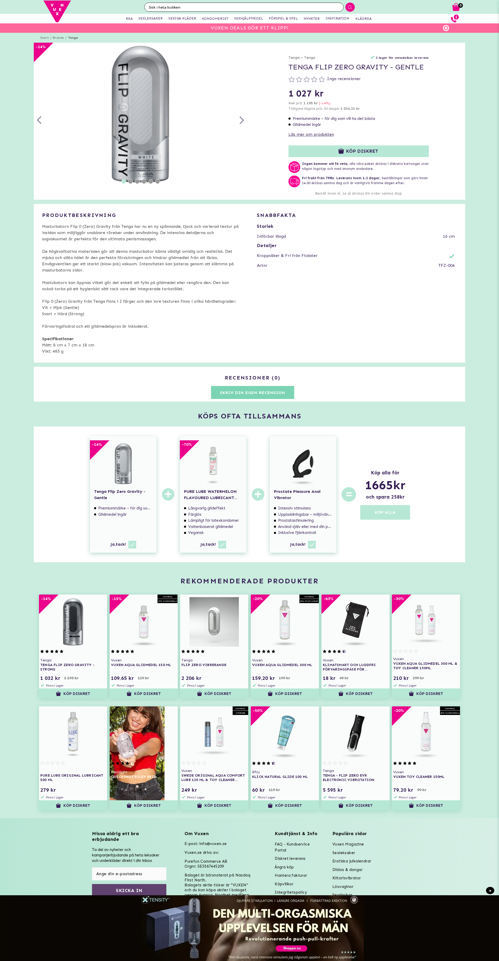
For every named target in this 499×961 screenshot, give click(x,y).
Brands (58, 38)
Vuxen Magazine (348, 844)
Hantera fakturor (291, 875)
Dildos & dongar (347, 869)
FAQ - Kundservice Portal (292, 847)
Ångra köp (284, 867)
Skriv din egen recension (252, 392)
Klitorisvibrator (346, 878)
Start (44, 38)
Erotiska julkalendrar (351, 861)
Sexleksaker (343, 852)
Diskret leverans (290, 858)
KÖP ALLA (385, 512)
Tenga (73, 38)
